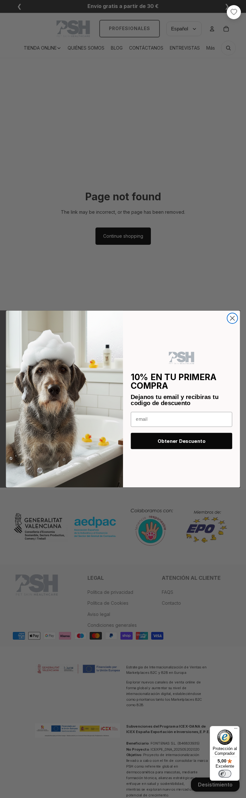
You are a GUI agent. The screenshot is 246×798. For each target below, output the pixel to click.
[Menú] (236, 730)
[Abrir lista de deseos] (234, 12)
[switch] (224, 774)
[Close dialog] (232, 318)
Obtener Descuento (181, 441)
